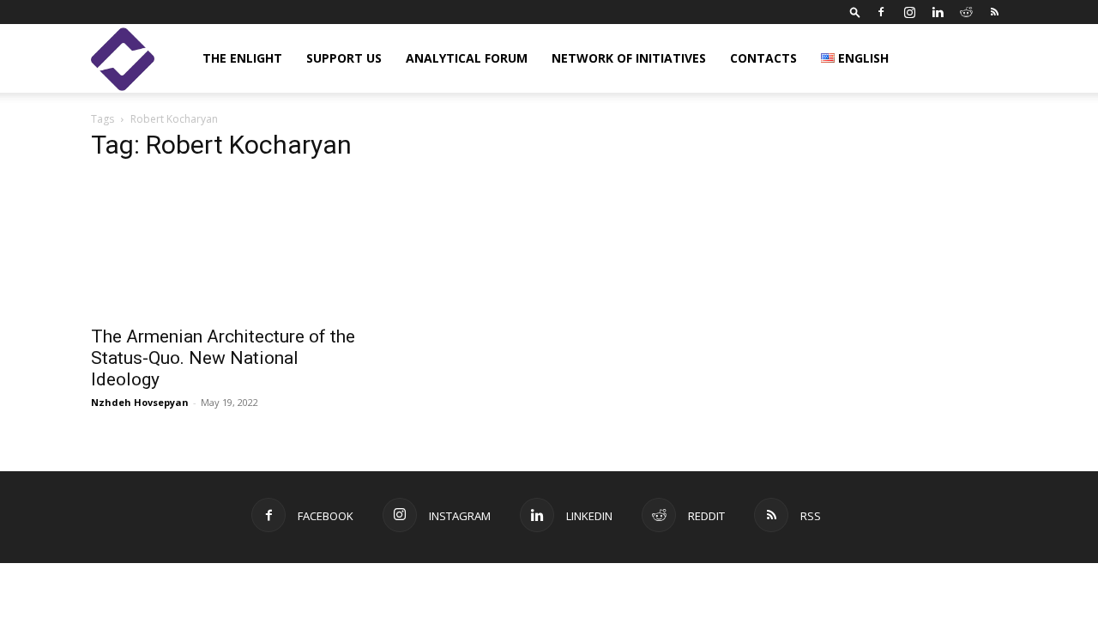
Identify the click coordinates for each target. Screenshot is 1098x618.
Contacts (763, 58)
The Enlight (242, 58)
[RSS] (994, 12)
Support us (344, 58)
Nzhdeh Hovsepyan (140, 402)
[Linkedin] (937, 12)
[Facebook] (881, 12)
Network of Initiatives (629, 58)
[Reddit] (966, 12)
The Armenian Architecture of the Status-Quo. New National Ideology (223, 358)
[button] (855, 11)
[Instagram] (909, 12)
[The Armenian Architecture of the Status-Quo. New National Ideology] (230, 246)
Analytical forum (467, 58)
